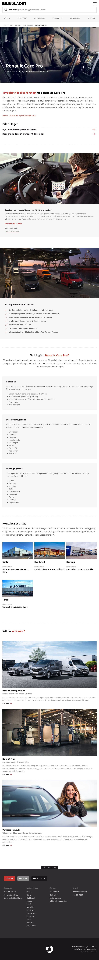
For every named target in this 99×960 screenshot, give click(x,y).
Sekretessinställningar (80, 946)
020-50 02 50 (77, 895)
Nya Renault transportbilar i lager (19, 129)
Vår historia (54, 892)
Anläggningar (32, 888)
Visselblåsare (77, 949)
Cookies (94, 946)
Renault (7, 18)
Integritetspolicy (90, 949)
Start (6, 25)
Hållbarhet (54, 895)
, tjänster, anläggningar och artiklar (27, 10)
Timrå (29, 920)
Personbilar (22, 18)
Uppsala (30, 923)
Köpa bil (9, 878)
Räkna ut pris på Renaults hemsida (18, 115)
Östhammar (31, 926)
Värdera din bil (10, 892)
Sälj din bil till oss (11, 895)
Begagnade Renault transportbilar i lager (23, 134)
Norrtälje (30, 907)
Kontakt (75, 888)
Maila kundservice (79, 892)
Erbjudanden (75, 18)
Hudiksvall (31, 898)
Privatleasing (58, 18)
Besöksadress (7, 567)
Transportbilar (39, 18)
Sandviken (31, 910)
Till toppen (48, 867)
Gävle (29, 895)
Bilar (11, 25)
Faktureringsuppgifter (58, 901)
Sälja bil (23, 878)
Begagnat (8, 888)
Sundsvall (30, 916)
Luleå (29, 904)
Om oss (53, 888)
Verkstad (91, 18)
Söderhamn (31, 913)
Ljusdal (29, 901)
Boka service (39, 878)
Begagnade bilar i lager (13, 898)
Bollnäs (29, 892)
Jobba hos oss (55, 898)
